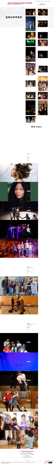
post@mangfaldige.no (27, 455)
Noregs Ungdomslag (31, 454)
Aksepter (50, 462)
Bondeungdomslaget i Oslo (42, 4)
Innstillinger (46, 462)
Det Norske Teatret (30, 453)
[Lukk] (53, 462)
